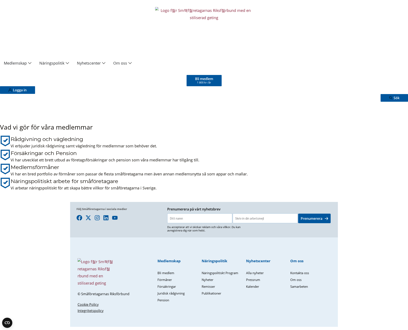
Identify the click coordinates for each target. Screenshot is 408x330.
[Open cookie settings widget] (7, 323)
